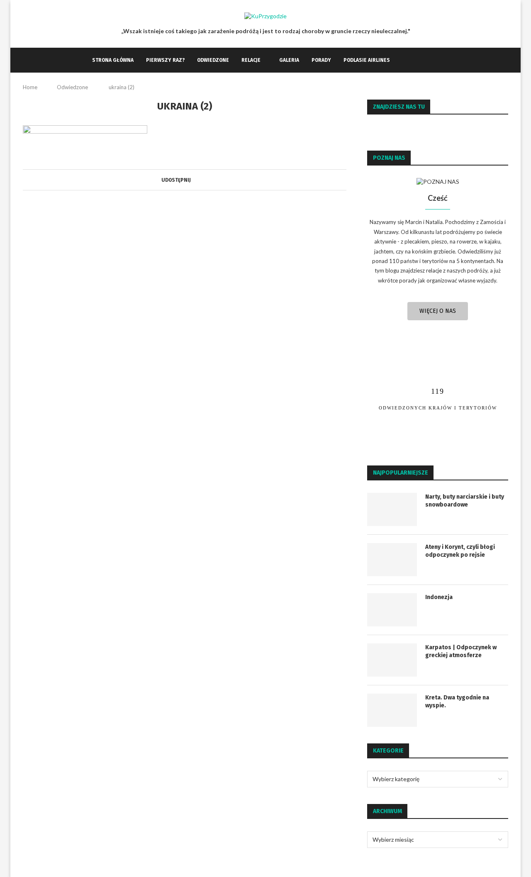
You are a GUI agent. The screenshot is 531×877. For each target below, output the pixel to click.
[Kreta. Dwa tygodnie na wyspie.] (392, 710)
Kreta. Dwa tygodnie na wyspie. (457, 701)
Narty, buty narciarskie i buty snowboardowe (464, 501)
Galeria (289, 60)
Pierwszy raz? (165, 60)
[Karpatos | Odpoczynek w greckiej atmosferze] (392, 660)
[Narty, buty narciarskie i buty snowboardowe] (392, 509)
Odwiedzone (213, 60)
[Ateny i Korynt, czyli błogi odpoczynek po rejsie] (392, 559)
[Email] (422, 60)
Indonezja (439, 597)
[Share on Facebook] (194, 179)
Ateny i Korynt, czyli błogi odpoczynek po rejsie (460, 551)
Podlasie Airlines (366, 60)
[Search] (435, 60)
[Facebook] (404, 60)
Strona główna (113, 60)
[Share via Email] (202, 179)
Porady (321, 60)
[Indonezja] (392, 609)
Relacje (251, 60)
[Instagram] (413, 60)
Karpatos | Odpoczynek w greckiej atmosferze (461, 651)
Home (30, 87)
